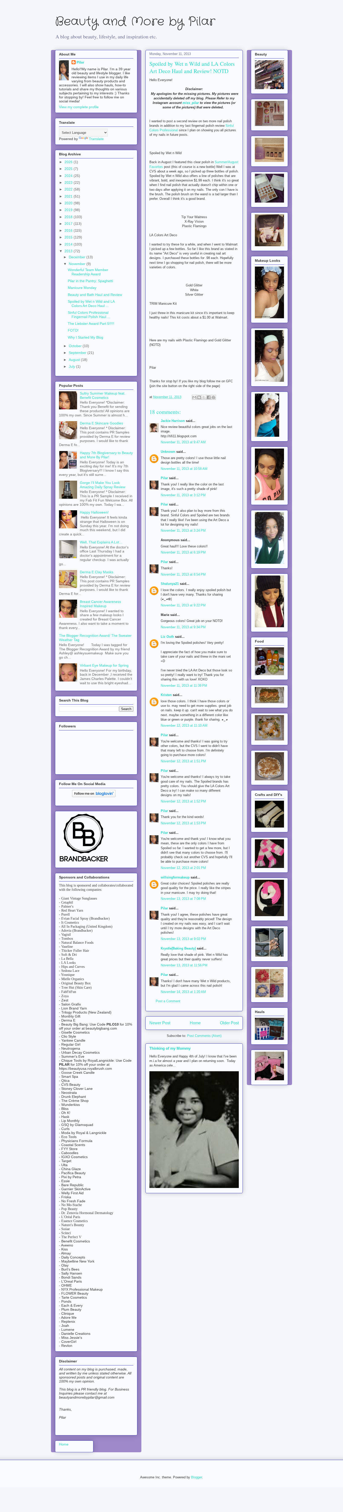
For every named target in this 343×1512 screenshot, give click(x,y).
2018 (69, 217)
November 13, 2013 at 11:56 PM (184, 965)
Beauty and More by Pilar (135, 21)
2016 (69, 230)
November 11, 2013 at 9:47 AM (183, 442)
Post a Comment (168, 1001)
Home (195, 1023)
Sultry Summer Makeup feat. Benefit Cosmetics (102, 395)
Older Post (229, 1023)
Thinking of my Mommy (170, 1048)
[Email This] (194, 397)
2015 (69, 237)
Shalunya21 (170, 584)
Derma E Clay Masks (96, 572)
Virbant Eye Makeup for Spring (104, 665)
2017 (69, 224)
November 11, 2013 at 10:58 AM (184, 469)
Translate (96, 139)
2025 (69, 169)
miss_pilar (191, 103)
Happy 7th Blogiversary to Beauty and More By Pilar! (106, 455)
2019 (69, 210)
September (78, 353)
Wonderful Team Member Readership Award (88, 272)
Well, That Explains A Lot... (101, 542)
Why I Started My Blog (85, 337)
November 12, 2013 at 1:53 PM (183, 823)
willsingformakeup (175, 877)
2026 (69, 162)
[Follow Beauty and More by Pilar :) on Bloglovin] (94, 796)
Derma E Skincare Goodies (101, 423)
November (77, 264)
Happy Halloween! (94, 512)
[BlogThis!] (199, 397)
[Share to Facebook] (208, 397)
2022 (69, 189)
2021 (69, 196)
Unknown (168, 452)
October (76, 346)
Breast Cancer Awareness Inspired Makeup (100, 604)
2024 (69, 176)
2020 (69, 203)
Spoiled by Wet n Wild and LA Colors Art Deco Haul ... (91, 303)
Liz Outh (167, 637)
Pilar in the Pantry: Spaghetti (90, 281)
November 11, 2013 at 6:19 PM (183, 552)
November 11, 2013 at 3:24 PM (183, 530)
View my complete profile (79, 107)
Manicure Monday (82, 288)
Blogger (196, 1477)
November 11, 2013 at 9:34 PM (183, 627)
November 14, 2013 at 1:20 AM (183, 992)
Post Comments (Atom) (204, 1036)
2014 (69, 244)
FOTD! (73, 330)
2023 (69, 182)
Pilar (164, 478)
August (75, 360)
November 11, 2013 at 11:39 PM (184, 685)
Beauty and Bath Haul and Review (95, 295)
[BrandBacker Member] (84, 862)
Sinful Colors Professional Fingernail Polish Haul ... (89, 314)
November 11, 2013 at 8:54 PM (183, 574)
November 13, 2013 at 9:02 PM (183, 939)
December (77, 257)
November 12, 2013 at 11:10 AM (184, 725)
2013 (69, 251)
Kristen (166, 695)
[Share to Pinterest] (213, 397)
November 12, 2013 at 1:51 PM (183, 761)
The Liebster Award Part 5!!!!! (91, 324)
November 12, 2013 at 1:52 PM (183, 801)
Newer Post (159, 1023)
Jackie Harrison (173, 421)
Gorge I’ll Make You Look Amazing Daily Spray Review (102, 485)
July (72, 366)
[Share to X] (203, 397)
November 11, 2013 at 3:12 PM (183, 495)
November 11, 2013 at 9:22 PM (183, 605)
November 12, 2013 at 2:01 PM (183, 868)
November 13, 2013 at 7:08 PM (183, 899)
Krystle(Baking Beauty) (178, 948)
